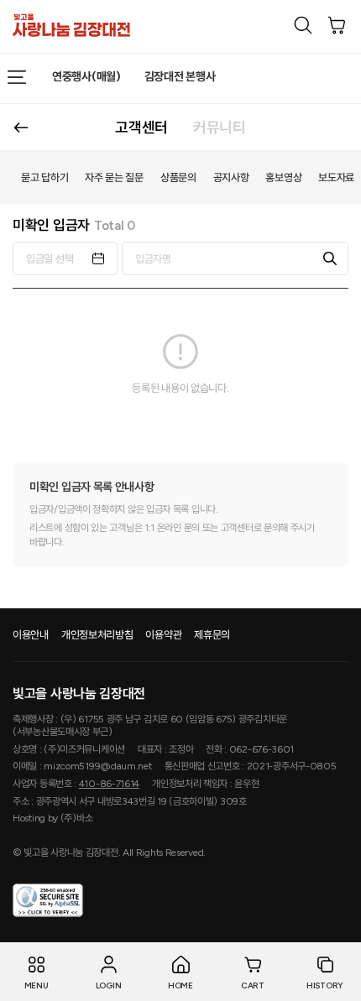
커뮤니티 (219, 127)
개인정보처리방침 (97, 634)
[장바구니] (336, 24)
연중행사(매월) (86, 77)
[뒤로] (21, 127)
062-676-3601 (261, 749)
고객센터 (141, 127)
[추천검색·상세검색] (303, 24)
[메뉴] (17, 77)
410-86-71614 (109, 784)
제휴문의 (212, 634)
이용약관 (163, 634)
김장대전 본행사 (180, 77)
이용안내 (31, 634)
